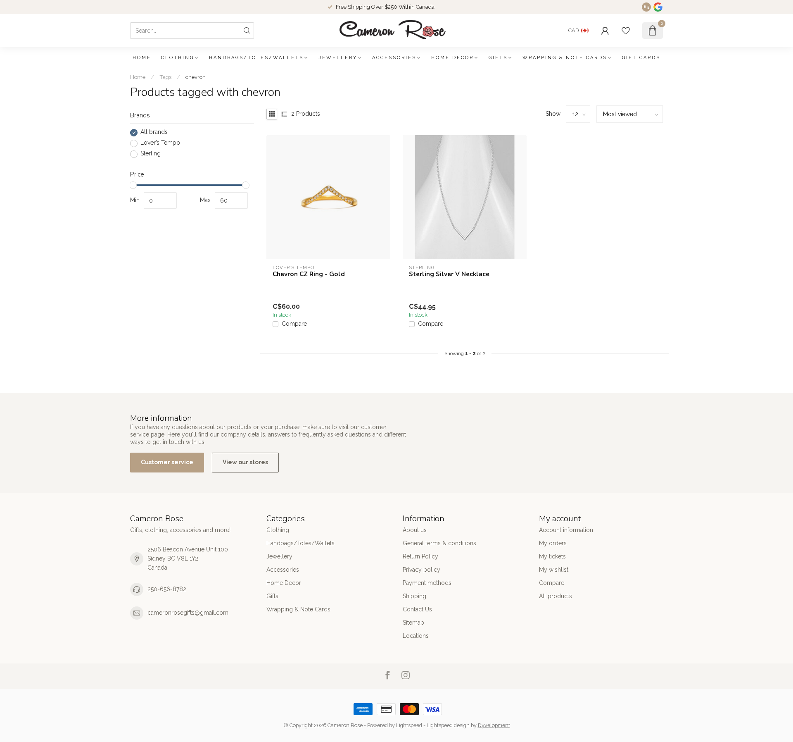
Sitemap (413, 622)
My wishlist (553, 569)
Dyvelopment (494, 725)
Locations (416, 635)
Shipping (414, 596)
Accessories (394, 57)
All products (555, 596)
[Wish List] (626, 30)
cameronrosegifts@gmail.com (187, 612)
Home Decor (452, 57)
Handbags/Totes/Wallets (256, 57)
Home (142, 57)
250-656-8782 (166, 589)
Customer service (167, 462)
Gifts (498, 57)
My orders (553, 543)
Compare (294, 324)
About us (415, 530)
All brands (154, 132)
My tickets (552, 556)
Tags (165, 77)
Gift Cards (641, 57)
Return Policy (420, 556)
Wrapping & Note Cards (564, 57)
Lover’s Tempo (160, 143)
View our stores (245, 462)
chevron (195, 77)
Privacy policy (421, 569)
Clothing (177, 57)
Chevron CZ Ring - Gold (309, 274)
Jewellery (337, 57)
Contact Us (417, 609)
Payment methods (427, 583)
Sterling (150, 154)
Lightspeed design (448, 725)
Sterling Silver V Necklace (449, 274)
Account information (566, 530)
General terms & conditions (439, 543)
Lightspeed (409, 725)
